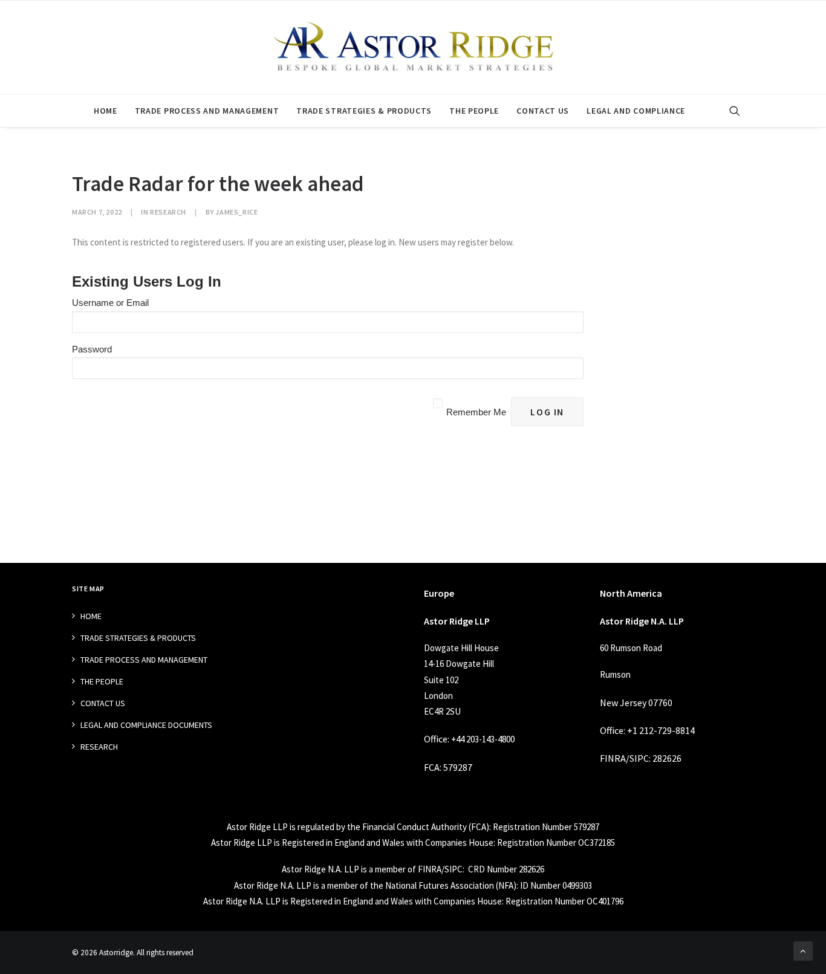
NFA (505, 885)
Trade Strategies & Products (364, 110)
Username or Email (110, 302)
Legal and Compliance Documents (146, 724)
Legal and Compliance (636, 110)
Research (168, 211)
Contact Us (542, 110)
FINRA (613, 758)
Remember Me (476, 412)
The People (474, 110)
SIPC (639, 758)
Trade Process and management (207, 110)
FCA (432, 767)
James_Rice (236, 211)
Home (105, 110)
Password (92, 349)
